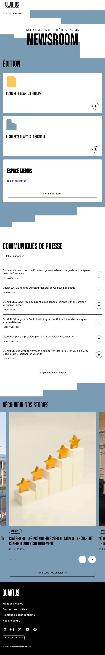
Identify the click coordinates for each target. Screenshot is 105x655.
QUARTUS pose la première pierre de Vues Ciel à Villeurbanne (38, 336)
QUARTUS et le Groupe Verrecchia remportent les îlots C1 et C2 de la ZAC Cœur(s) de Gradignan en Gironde (45, 352)
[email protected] (17, 180)
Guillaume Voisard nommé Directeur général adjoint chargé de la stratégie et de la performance (47, 272)
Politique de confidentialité (19, 614)
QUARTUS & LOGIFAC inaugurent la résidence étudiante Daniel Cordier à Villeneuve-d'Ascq (44, 303)
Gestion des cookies (15, 609)
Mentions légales (13, 603)
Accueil (6, 13)
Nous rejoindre (11, 620)
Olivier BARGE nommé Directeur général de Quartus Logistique (39, 287)
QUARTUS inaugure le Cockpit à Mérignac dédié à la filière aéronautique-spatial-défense (45, 321)
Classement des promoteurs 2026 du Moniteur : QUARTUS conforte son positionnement (51, 541)
